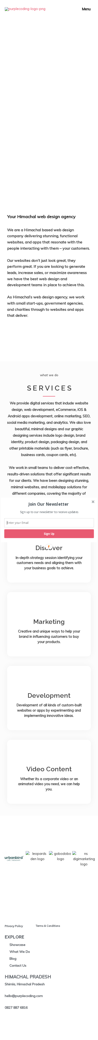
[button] (48, 504)
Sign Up (49, 534)
